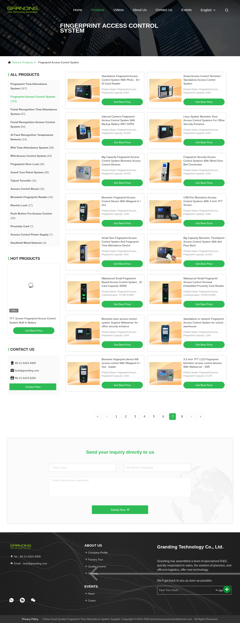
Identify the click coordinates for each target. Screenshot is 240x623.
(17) (21, 205)
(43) (31, 155)
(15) (23, 180)
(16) (27, 188)
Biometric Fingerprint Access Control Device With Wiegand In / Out (121, 201)
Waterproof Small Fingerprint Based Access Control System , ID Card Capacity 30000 (122, 282)
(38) (32, 147)
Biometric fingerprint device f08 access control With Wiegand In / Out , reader (121, 363)
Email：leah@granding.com (30, 563)
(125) (32, 99)
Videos (118, 10)
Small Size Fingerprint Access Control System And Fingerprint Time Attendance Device (120, 241)
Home (77, 10)
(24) (31, 216)
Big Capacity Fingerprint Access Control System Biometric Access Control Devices (121, 160)
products (27, 62)
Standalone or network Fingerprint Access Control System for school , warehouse (204, 322)
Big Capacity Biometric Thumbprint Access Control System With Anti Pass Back (203, 241)
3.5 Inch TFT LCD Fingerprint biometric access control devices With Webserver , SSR (202, 363)
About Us (140, 10)
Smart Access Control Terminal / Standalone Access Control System (202, 80)
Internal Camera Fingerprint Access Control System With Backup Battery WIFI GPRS (118, 120)
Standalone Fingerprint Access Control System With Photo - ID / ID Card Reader (121, 80)
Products (97, 10)
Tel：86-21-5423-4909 (27, 556)
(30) (29, 172)
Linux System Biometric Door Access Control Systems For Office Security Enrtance (204, 120)
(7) (21, 226)
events (186, 10)
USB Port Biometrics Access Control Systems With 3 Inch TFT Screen (203, 201)
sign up (222, 590)
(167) (28, 86)
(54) (32, 124)
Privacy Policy (30, 619)
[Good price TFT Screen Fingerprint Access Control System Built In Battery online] (33, 288)
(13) (31, 137)
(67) (33, 111)
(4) (28, 242)
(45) (27, 164)
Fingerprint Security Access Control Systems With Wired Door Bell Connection (203, 160)
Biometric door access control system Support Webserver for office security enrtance (120, 322)
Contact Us (164, 10)
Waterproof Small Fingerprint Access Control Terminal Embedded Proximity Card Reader (203, 282)
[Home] (23, 9)
